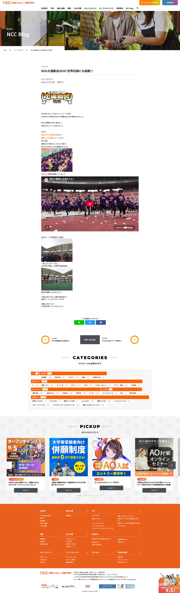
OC (34, 373)
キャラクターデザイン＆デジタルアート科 (66, 405)
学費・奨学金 (134, 393)
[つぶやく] (90, 322)
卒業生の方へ (121, 542)
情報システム (47, 385)
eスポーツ (75, 385)
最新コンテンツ (39, 381)
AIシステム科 (87, 401)
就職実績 (42, 539)
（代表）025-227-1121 (83, 579)
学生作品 (67, 393)
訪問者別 (119, 8)
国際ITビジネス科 (38, 401)
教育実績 (46, 373)
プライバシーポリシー (123, 560)
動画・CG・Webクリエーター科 (93, 405)
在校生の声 (43, 560)
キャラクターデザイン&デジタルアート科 (102, 528)
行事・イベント (44, 557)
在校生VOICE (53, 393)
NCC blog (129, 8)
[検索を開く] (137, 8)
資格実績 (42, 521)
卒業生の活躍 (44, 544)
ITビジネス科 (54, 401)
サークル (93, 393)
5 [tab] (100, 496)
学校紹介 (44, 8)
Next (172, 465)
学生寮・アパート (70, 546)
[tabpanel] (25, 465)
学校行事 (80, 393)
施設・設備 (61, 8)
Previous (8, 465)
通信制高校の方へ (123, 539)
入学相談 (107, 389)
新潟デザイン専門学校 (49, 134)
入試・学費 (77, 8)
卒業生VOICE (98, 377)
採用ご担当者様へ (97, 544)
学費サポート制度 (71, 544)
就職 (69, 8)
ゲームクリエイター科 (97, 523)
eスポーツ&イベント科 (98, 526)
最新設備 (68, 515)
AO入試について (70, 539)
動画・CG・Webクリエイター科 (126, 516)
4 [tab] (95, 496)
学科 (52, 8)
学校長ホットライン (123, 562)
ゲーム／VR (62, 385)
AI (35, 385)
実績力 (42, 518)
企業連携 (46, 377)
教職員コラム (38, 397)
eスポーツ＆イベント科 (40, 405)
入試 (123, 393)
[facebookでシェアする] (101, 322)
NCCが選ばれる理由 (45, 515)
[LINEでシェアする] (79, 322)
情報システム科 (103, 401)
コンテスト (73, 377)
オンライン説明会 (70, 560)
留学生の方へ (95, 542)
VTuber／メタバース (102, 385)
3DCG (87, 385)
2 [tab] (85, 496)
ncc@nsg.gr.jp (131, 579)
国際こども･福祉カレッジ (50, 137)
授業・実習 (37, 393)
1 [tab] (80, 496)
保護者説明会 (69, 562)
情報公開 (120, 557)
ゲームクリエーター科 (122, 401)
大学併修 (135, 385)
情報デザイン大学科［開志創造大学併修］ (129, 523)
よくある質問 (43, 526)
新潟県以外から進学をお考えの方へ (101, 539)
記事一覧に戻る (90, 339)
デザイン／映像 (120, 385)
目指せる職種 (43, 523)
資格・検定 (59, 377)
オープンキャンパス (106, 8)
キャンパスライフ (90, 8)
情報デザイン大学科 (71, 401)
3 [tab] (90, 496)
